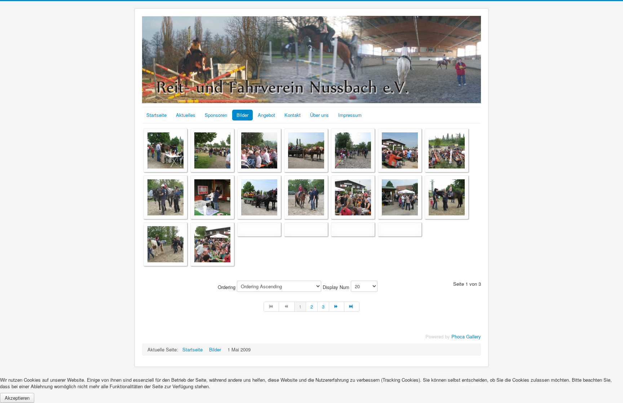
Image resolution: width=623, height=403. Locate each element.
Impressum (350, 114)
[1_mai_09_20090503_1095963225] (400, 149)
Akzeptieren (17, 397)
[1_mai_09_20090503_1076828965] (306, 149)
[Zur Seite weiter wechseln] (336, 307)
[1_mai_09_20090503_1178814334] (353, 196)
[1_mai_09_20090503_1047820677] (212, 149)
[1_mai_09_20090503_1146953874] (259, 196)
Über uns (319, 114)
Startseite (156, 114)
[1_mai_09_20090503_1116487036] (212, 196)
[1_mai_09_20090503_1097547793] (447, 149)
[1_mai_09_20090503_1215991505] (447, 196)
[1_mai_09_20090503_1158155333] (306, 196)
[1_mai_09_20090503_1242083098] (165, 243)
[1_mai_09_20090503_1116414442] (165, 196)
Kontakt (292, 114)
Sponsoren (216, 114)
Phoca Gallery (466, 336)
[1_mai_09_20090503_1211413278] (400, 196)
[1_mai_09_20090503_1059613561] (259, 149)
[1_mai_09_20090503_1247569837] (212, 243)
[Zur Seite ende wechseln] (351, 307)
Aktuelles (185, 114)
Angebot (266, 114)
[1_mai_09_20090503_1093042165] (353, 149)
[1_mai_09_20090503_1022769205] (165, 149)
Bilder (242, 114)
